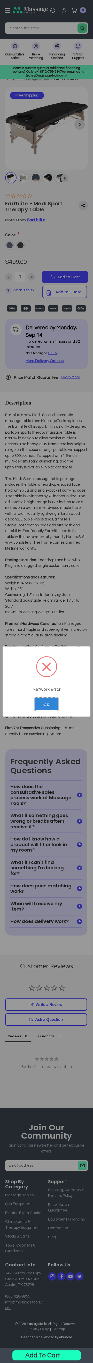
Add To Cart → (46, 1355)
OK (46, 704)
